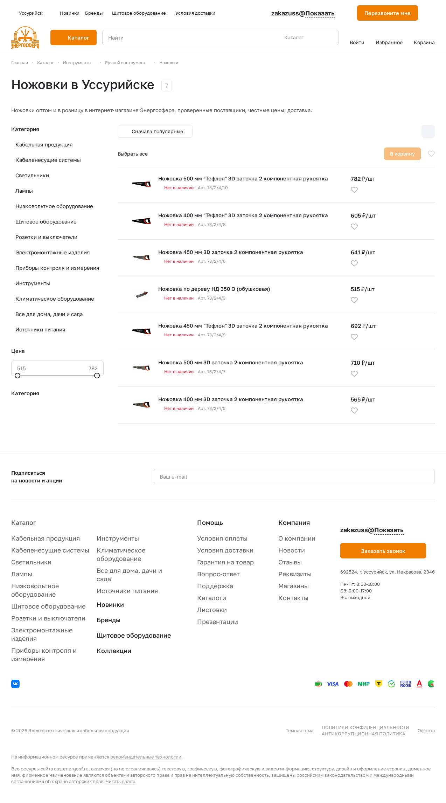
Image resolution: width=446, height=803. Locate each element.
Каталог (23, 522)
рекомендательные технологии (145, 757)
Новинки (110, 604)
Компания (294, 522)
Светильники (32, 175)
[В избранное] (431, 153)
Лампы (24, 190)
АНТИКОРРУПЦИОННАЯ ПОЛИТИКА (363, 733)
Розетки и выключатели (46, 237)
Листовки (212, 609)
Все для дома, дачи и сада (49, 314)
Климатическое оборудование (54, 298)
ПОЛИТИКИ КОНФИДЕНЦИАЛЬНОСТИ (365, 727)
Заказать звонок (383, 551)
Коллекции (114, 650)
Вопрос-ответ (218, 574)
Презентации (217, 621)
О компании (296, 538)
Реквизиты (295, 574)
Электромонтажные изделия (52, 252)
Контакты (293, 598)
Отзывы (290, 562)
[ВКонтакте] (16, 685)
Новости (291, 550)
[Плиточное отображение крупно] (384, 131)
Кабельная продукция (44, 144)
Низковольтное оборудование (54, 206)
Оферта (426, 730)
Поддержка (215, 586)
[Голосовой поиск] (316, 37)
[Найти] (329, 37)
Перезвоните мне (387, 13)
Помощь (210, 522)
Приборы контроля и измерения (57, 268)
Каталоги (211, 598)
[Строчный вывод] (413, 131)
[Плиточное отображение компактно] (398, 131)
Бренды (108, 620)
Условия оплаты (222, 538)
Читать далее (120, 781)
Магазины (293, 586)
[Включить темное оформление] (432, 13)
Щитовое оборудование (46, 221)
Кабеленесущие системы (48, 160)
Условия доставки (225, 550)
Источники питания (40, 329)
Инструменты (32, 283)
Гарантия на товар (225, 562)
